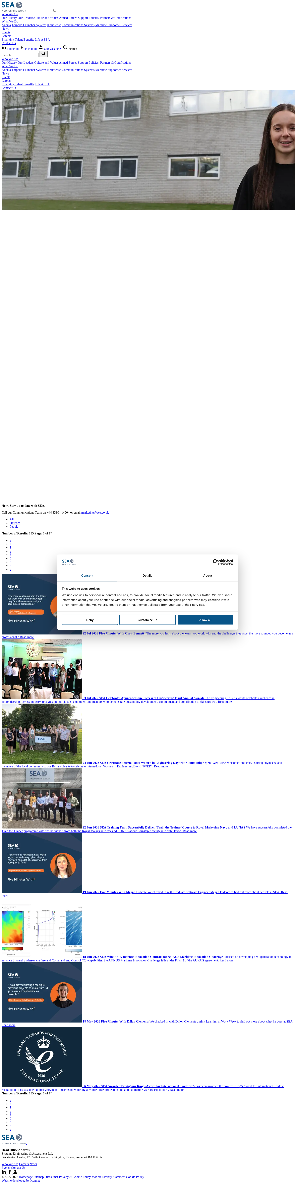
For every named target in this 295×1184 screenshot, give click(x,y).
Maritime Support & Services (113, 25)
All (12, 519)
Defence (15, 523)
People (14, 526)
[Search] (44, 54)
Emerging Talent (12, 39)
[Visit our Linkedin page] (4, 1173)
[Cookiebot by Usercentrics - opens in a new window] (215, 562)
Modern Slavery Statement (108, 1177)
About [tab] (207, 575)
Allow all (205, 619)
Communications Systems (78, 25)
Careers (6, 36)
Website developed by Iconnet (21, 1180)
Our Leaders (26, 17)
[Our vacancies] (15, 1173)
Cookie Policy (135, 1177)
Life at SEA (42, 39)
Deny (90, 619)
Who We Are (10, 14)
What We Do (10, 21)
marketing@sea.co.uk (95, 512)
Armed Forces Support (73, 17)
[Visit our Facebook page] (10, 1173)
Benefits (28, 39)
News (5, 28)
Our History (9, 17)
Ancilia (6, 25)
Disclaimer (51, 1177)
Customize (145, 619)
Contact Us (9, 43)
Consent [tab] (87, 575)
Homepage (26, 1177)
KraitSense (54, 25)
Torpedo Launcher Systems (29, 25)
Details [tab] (148, 575)
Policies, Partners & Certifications (110, 17)
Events (6, 32)
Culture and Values (46, 17)
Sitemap (39, 1177)
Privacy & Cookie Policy (75, 1177)
